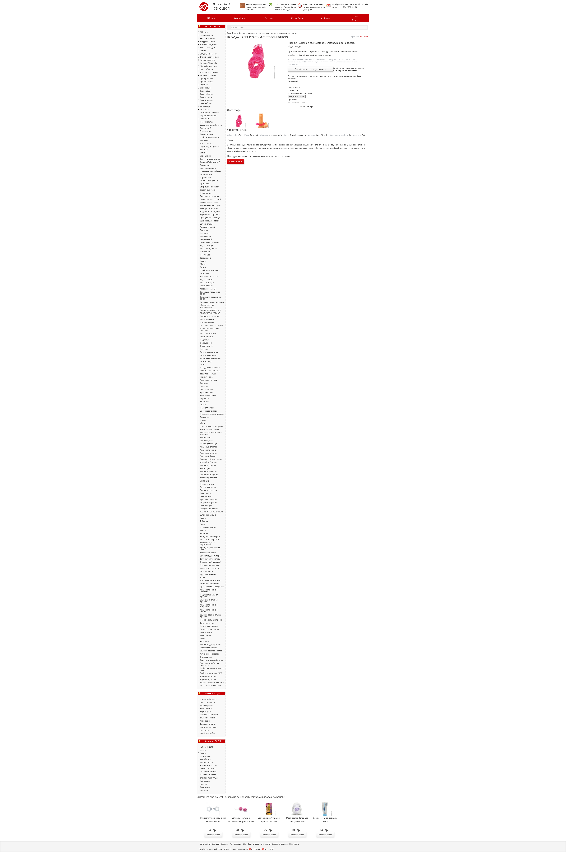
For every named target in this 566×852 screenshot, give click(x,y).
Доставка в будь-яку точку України (320, 62)
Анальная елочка (208, 333)
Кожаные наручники (209, 629)
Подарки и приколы (209, 502)
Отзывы (224, 844)
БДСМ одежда (206, 245)
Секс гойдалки (206, 94)
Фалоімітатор (240, 18)
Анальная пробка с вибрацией (208, 605)
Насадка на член (207, 484)
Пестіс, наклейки (207, 733)
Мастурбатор (297, 18)
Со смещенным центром (211, 325)
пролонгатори (206, 81)
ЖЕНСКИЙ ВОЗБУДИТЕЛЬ (211, 511)
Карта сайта (204, 844)
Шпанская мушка (208, 514)
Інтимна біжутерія (208, 63)
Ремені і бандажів (208, 768)
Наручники (205, 254)
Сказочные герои (208, 189)
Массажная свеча (208, 552)
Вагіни (203, 50)
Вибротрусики (206, 440)
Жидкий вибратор (208, 462)
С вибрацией (206, 657)
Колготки (204, 401)
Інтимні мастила (207, 60)
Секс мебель (206, 496)
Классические (206, 376)
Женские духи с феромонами (207, 306)
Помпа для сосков (208, 355)
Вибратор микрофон (209, 474)
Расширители (206, 285)
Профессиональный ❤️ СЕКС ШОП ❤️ (247, 849)
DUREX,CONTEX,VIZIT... (210, 370)
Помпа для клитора (209, 352)
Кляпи (203, 753)
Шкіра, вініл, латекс (208, 699)
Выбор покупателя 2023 (211, 673)
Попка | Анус (206, 361)
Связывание (205, 258)
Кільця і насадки (207, 47)
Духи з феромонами (209, 57)
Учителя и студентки (209, 568)
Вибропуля (205, 468)
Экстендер (204, 480)
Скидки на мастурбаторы (211, 660)
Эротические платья (209, 196)
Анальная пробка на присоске (209, 664)
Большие (204, 641)
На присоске (206, 233)
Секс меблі (205, 91)
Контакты (294, 844)
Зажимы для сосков (209, 276)
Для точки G (205, 128)
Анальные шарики (208, 453)
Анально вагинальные (210, 685)
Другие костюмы (208, 574)
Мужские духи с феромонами (207, 543)
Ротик (202, 364)
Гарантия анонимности (259, 844)
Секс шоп (204, 118)
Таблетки (204, 521)
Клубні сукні (205, 711)
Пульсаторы (205, 131)
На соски (204, 349)
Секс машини (206, 97)
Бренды (215, 844)
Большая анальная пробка (209, 600)
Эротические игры (208, 499)
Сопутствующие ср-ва (210, 159)
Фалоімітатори (206, 35)
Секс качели (205, 493)
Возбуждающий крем (210, 536)
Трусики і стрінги (207, 724)
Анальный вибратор (209, 539)
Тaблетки (204, 533)
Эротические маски (209, 411)
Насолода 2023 (206, 121)
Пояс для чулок (207, 407)
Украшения (205, 155)
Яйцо (202, 423)
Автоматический (207, 227)
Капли (203, 518)
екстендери (205, 106)
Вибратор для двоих (209, 490)
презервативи (206, 78)
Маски (203, 264)
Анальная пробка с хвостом (208, 590)
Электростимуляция (209, 208)
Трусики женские (208, 676)
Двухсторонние (207, 319)
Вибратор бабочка (208, 471)
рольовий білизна (208, 717)
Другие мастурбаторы (210, 558)
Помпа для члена (208, 487)
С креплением (206, 346)
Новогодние (205, 193)
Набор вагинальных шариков (209, 329)
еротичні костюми (208, 727)
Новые (203, 420)
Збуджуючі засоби (208, 53)
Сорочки (204, 383)
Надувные (204, 339)
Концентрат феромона (210, 310)
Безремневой (206, 239)
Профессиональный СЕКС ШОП (213, 849)
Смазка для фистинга (209, 242)
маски (203, 750)
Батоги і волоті (206, 762)
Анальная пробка (208, 450)
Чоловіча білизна (208, 75)
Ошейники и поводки (210, 270)
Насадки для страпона (210, 367)
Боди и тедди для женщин (212, 682)
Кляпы (203, 261)
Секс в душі (205, 787)
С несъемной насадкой (210, 562)
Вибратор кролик (208, 465)
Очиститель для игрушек (211, 426)
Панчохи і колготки (209, 714)
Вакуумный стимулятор (211, 459)
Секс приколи (206, 100)
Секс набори (206, 103)
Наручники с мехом (209, 626)
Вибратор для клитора (210, 555)
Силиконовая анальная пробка (210, 615)
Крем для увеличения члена (210, 548)
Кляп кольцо (206, 632)
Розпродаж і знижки (209, 112)
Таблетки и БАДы (208, 373)
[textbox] (299, 27)
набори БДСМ (206, 747)
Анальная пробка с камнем (208, 610)
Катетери (204, 790)
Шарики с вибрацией (209, 565)
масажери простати (209, 72)
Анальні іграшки (207, 38)
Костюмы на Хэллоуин (210, 205)
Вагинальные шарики (210, 429)
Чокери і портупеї (208, 771)
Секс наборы (206, 505)
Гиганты (204, 230)
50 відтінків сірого (208, 774)
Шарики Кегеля (207, 322)
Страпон (269, 18)
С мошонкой (206, 342)
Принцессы (205, 183)
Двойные (204, 140)
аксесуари (204, 109)
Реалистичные (206, 134)
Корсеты (204, 386)
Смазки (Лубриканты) (210, 162)
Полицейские (206, 174)
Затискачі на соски (208, 765)
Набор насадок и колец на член (212, 669)
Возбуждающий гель (209, 583)
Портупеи (204, 273)
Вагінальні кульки (208, 44)
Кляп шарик (205, 635)
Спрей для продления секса (210, 293)
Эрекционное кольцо (210, 217)
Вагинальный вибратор (211, 125)
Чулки (203, 404)
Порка (203, 267)
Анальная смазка (208, 168)
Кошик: (355, 18)
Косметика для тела (209, 202)
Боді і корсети (206, 705)
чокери (203, 784)
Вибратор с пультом (209, 316)
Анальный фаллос (208, 456)
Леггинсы (204, 417)
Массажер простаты (209, 477)
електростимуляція (209, 777)
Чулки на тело (206, 392)
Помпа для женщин (209, 443)
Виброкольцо (206, 223)
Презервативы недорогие (212, 586)
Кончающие (205, 236)
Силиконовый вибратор (211, 650)
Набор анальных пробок (211, 619)
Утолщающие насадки (210, 358)
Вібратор (211, 18)
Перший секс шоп (208, 115)
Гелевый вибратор (208, 647)
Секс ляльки (205, 87)
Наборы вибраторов (209, 137)
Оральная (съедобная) (210, 171)
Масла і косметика (208, 66)
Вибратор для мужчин (210, 644)
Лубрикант (326, 18)
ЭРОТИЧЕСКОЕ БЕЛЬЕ (210, 313)
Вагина (203, 152)
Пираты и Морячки (209, 180)
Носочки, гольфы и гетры (212, 414)
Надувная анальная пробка (209, 595)
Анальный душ (207, 282)
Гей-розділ (205, 781)
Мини (202, 638)
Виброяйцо (205, 437)
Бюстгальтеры (206, 389)
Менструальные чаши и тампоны (211, 433)
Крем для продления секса (212, 302)
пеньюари (205, 720)
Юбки (202, 577)
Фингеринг (205, 251)
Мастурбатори (206, 69)
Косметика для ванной (210, 199)
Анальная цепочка (208, 248)
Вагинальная (206, 165)
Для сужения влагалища (211, 580)
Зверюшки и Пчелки (209, 186)
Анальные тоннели (208, 380)
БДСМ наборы (206, 279)
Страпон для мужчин (209, 146)
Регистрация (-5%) (238, 844)
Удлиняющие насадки (210, 220)
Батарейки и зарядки (209, 508)
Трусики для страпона (210, 214)
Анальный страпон (208, 446)
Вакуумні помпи (207, 41)
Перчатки (204, 398)
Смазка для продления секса (210, 298)
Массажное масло (208, 288)
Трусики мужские (208, 679)
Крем (202, 524)
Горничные (205, 177)
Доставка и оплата (280, 844)
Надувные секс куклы (210, 211)
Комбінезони (206, 708)
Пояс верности (206, 571)
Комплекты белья (208, 395)
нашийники (205, 759)
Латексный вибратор (209, 653)
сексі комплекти (207, 702)
